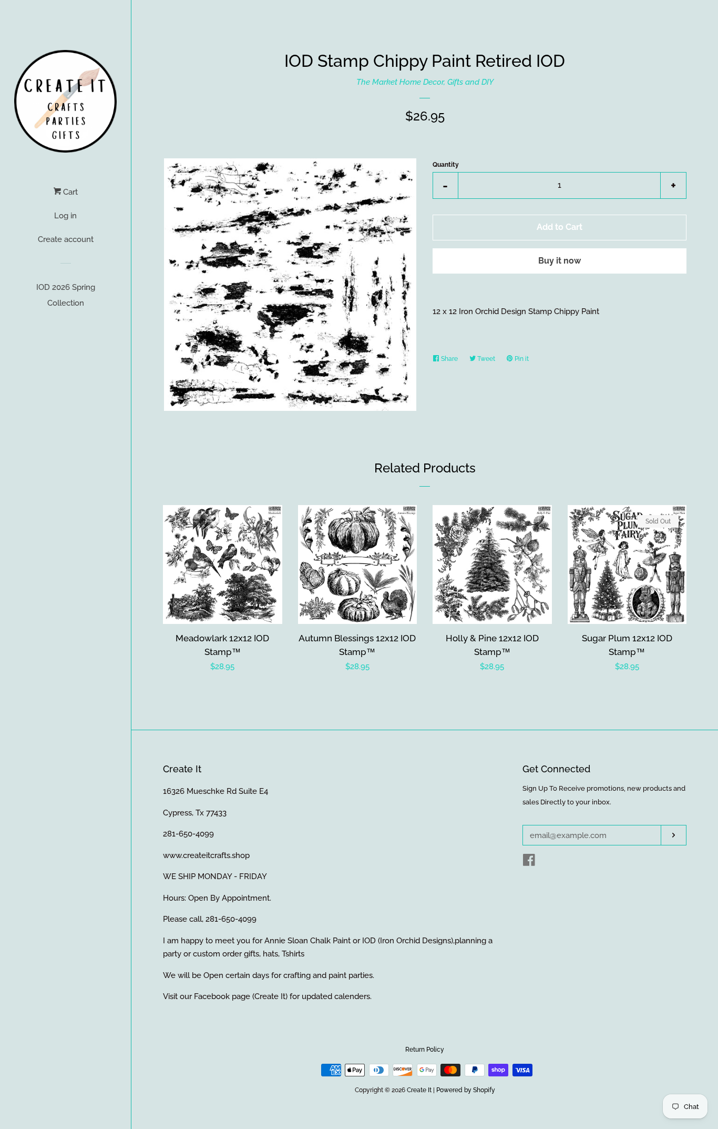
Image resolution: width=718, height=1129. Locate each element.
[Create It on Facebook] (529, 862)
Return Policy (424, 1049)
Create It (419, 1090)
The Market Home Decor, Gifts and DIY (425, 82)
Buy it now (559, 261)
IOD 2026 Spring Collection (65, 295)
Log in (65, 215)
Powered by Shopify (465, 1090)
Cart (69, 192)
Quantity (446, 164)
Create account (66, 239)
